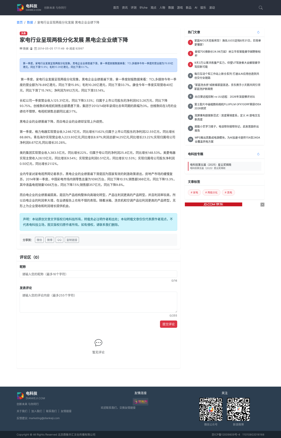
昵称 (23, 267)
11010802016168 (253, 434)
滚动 (212, 7)
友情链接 (66, 411)
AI (196, 7)
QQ (59, 239)
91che (144, 7)
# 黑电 (228, 192)
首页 (116, 7)
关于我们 (22, 411)
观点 (153, 7)
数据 (171, 7)
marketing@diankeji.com (44, 418)
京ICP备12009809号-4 (226, 434)
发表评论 (26, 288)
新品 (189, 7)
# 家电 (194, 192)
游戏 (180, 7)
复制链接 (72, 239)
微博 (49, 239)
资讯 (125, 7)
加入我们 (36, 411)
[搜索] (260, 7)
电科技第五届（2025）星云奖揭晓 (210, 166)
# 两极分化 (211, 192)
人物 (162, 7)
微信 (39, 239)
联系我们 (51, 411)
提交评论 (168, 324)
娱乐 (203, 7)
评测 (133, 7)
